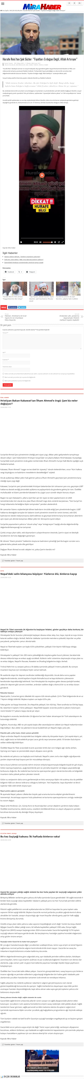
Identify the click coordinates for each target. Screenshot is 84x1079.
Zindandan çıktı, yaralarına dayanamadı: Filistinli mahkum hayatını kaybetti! (69, 317)
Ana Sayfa (5, 10)
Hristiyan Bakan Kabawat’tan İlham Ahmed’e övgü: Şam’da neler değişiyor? (39, 402)
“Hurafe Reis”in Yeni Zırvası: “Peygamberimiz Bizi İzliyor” (13, 298)
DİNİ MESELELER (20, 65)
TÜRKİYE (35, 65)
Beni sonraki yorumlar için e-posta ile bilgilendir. (20, 377)
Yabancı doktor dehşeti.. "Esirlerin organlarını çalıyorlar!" (22, 257)
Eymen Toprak (8, 63)
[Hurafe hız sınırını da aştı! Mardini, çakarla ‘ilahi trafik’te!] (68, 289)
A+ (80, 3)
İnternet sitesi (7, 367)
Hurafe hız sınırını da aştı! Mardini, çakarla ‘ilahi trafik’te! (67, 298)
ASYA (2, 571)
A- (69, 3)
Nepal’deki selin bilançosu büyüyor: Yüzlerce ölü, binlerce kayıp (38, 573)
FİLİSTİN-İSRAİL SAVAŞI (8, 833)
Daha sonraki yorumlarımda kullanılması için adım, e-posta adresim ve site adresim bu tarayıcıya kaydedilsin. (40, 374)
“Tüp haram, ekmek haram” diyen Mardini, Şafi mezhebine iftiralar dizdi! (41, 299)
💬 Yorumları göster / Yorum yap (12, 561)
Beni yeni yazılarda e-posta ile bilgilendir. (18, 381)
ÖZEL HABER (29, 65)
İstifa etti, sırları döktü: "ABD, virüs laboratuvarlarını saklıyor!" (24, 260)
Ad (4, 352)
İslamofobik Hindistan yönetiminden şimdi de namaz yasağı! (23, 262)
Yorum (5, 333)
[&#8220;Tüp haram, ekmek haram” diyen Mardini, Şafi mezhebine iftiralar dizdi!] (41, 289)
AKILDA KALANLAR (16, 10)
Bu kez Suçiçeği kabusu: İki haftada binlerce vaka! (30, 836)
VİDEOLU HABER (43, 65)
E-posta (6, 360)
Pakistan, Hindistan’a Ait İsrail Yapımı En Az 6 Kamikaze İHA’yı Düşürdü (15, 317)
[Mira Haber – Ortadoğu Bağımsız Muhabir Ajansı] (42, 6)
